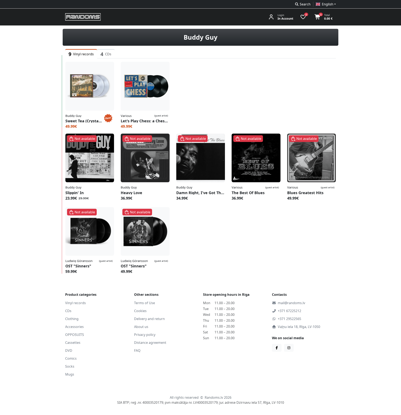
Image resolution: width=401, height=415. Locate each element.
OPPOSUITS (74, 334)
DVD (68, 350)
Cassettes (72, 342)
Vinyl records (75, 303)
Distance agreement (150, 342)
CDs (68, 311)
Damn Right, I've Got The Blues (200, 193)
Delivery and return (149, 318)
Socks (69, 366)
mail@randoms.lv (291, 303)
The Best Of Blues (248, 193)
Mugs (69, 374)
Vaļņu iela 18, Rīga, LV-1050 (299, 326)
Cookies (140, 311)
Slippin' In (74, 193)
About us (141, 326)
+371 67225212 (289, 311)
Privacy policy (144, 334)
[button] (326, 4)
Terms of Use (144, 303)
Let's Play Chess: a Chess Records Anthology (145, 121)
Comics (71, 358)
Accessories (74, 326)
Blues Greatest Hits (305, 193)
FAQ (137, 350)
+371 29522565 (289, 318)
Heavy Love (131, 193)
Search (305, 4)
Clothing (72, 318)
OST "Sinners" (78, 266)
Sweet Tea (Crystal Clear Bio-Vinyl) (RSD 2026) (83, 121)
